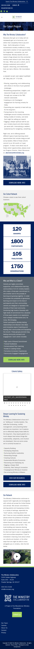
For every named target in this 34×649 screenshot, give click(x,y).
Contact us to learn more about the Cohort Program (17, 171)
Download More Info (17, 182)
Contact (3, 630)
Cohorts (3, 625)
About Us (4, 628)
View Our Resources (17, 478)
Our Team (4, 623)
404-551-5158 (5, 5)
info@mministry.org (7, 589)
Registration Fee (7, 8)
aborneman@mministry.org (15, 153)
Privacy (3, 633)
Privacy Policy (14, 645)
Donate (14, 5)
